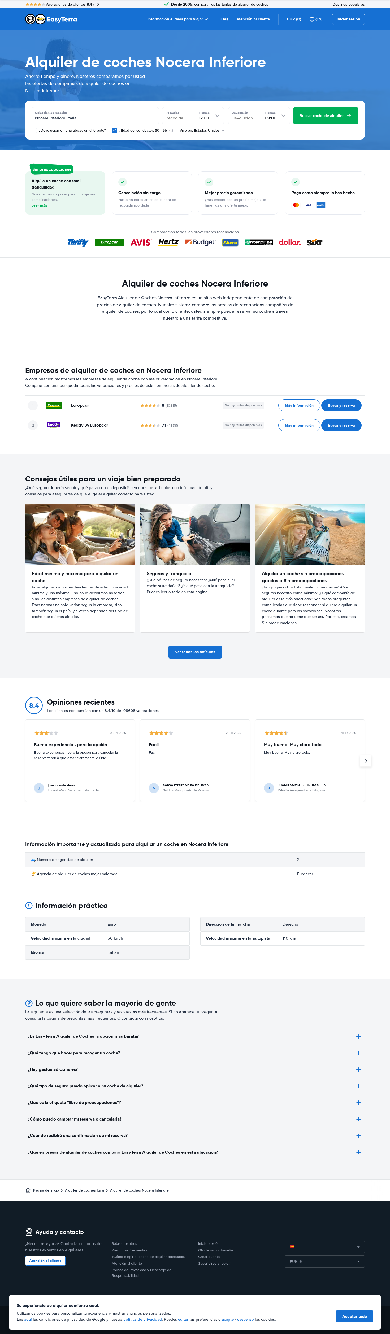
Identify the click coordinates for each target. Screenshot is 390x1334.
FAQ (224, 19)
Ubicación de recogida (51, 112)
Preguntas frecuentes (129, 1250)
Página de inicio (46, 1190)
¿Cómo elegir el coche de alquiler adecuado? (148, 1257)
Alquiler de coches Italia (84, 1190)
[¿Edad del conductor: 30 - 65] (114, 130)
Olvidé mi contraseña (215, 1250)
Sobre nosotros (124, 1243)
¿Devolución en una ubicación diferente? (72, 130)
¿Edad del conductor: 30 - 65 (143, 130)
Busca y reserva (341, 405)
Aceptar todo (354, 1316)
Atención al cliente (253, 19)
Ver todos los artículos (195, 652)
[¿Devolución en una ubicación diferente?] (34, 130)
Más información (299, 405)
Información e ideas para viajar (175, 19)
